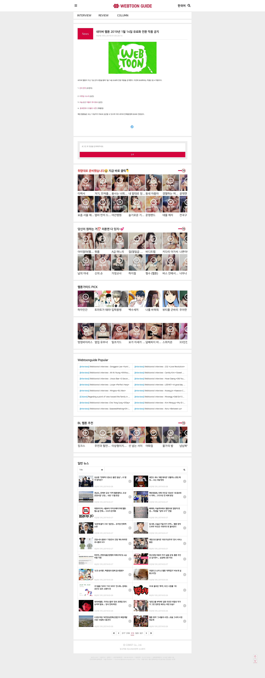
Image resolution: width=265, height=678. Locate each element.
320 (137, 633)
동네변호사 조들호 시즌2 (89, 108)
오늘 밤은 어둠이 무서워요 (89, 102)
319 (132, 633)
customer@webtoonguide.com (124, 659)
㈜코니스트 (94, 657)
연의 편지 (83, 88)
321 (141, 633)
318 (128, 633)
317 (123, 633)
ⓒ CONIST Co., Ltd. (132, 645)
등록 (132, 154)
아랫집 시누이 (84, 96)
